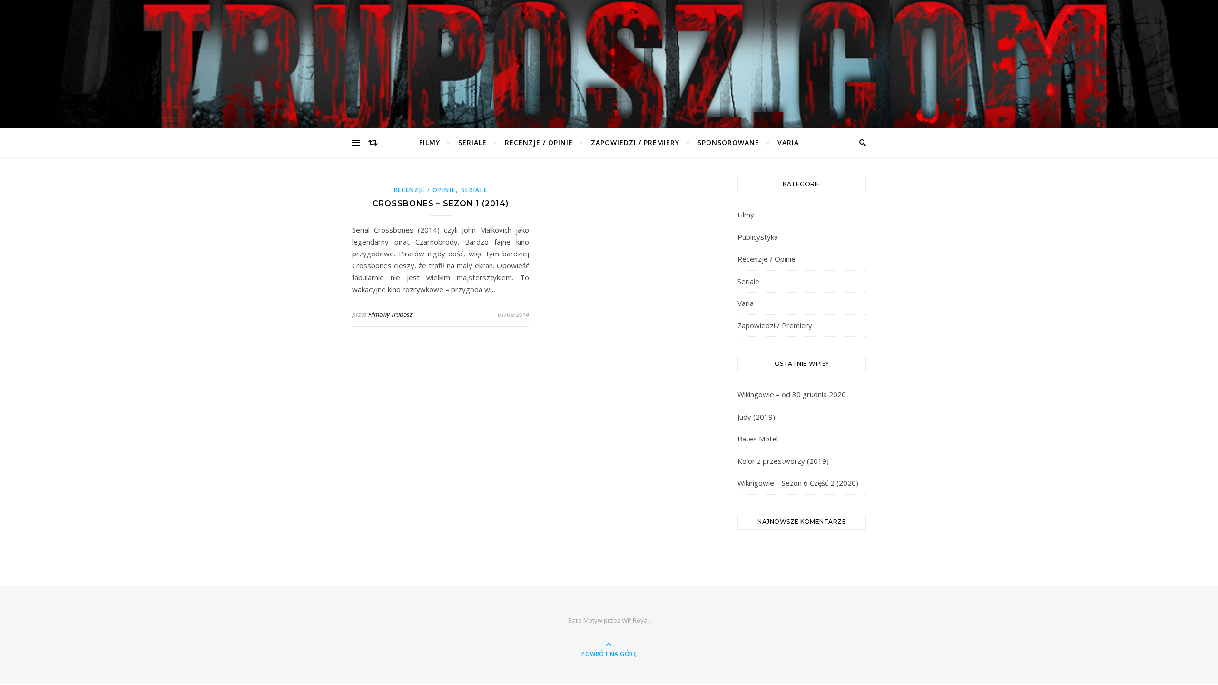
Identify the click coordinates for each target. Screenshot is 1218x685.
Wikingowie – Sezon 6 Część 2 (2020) (797, 483)
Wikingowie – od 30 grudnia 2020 (791, 394)
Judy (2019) (756, 416)
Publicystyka (757, 237)
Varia (788, 142)
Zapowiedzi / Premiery (635, 142)
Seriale (472, 142)
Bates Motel (757, 438)
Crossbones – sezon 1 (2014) (441, 203)
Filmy (429, 142)
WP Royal (635, 620)
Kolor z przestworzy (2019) (783, 461)
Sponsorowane (728, 142)
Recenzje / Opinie (539, 142)
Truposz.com (609, 57)
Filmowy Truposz (390, 314)
